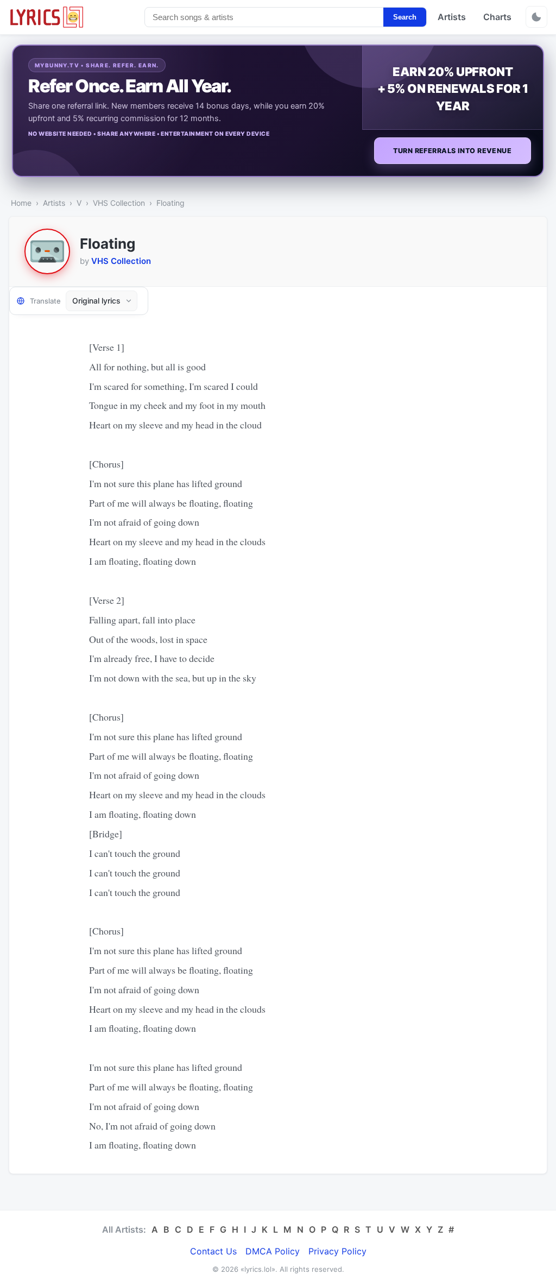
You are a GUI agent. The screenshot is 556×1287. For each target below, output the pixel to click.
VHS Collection (119, 202)
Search (404, 17)
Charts (497, 16)
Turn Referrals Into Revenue (452, 151)
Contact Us (213, 1251)
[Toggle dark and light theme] (536, 17)
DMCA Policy (272, 1251)
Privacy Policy (337, 1251)
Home (21, 202)
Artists (452, 16)
